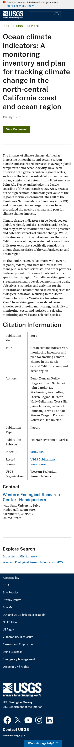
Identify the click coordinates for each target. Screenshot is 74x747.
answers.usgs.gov (14, 735)
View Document (16, 129)
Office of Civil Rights (16, 666)
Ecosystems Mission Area (20, 556)
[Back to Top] (61, 734)
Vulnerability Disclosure (18, 637)
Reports (33, 26)
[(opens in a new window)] (7, 719)
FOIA (6, 585)
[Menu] (67, 15)
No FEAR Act (11, 622)
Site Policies (11, 592)
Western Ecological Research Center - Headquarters (31, 497)
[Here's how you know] (37, 4)
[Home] (13, 17)
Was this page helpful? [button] (43, 743)
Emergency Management (19, 659)
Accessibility (11, 577)
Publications (13, 26)
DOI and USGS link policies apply (24, 614)
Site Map (8, 607)
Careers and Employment (19, 644)
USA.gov (8, 629)
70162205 (37, 452)
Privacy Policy (12, 600)
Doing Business (12, 652)
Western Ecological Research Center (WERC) (33, 562)
